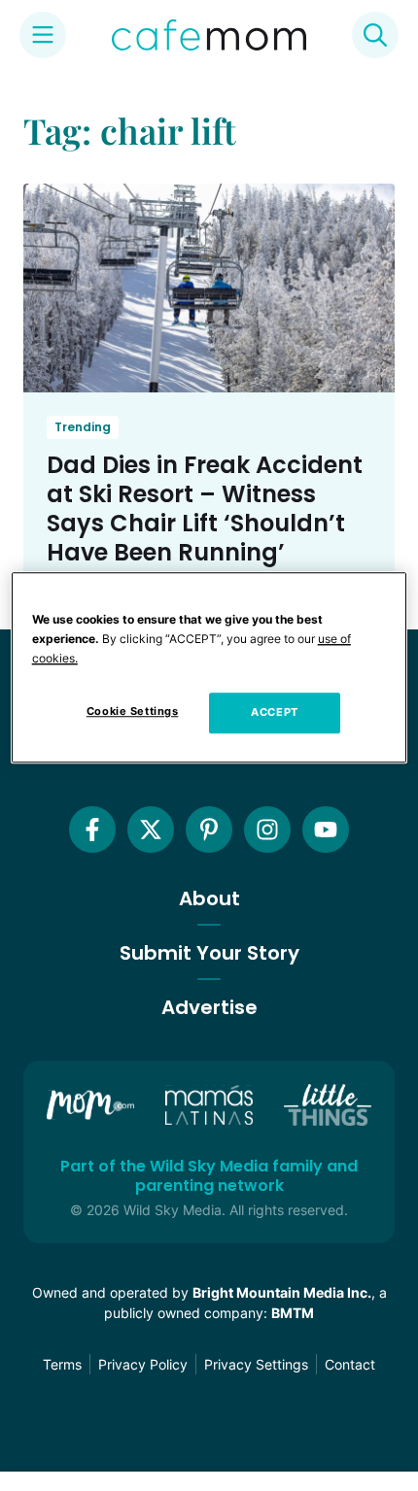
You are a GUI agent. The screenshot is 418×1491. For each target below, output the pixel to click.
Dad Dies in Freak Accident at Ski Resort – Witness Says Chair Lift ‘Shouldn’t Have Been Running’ (205, 508)
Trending (82, 427)
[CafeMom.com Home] (209, 35)
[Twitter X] (150, 829)
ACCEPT (274, 712)
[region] (209, 667)
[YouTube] (325, 829)
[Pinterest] (209, 829)
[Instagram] (267, 829)
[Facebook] (92, 829)
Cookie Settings (133, 711)
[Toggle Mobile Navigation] (42, 35)
